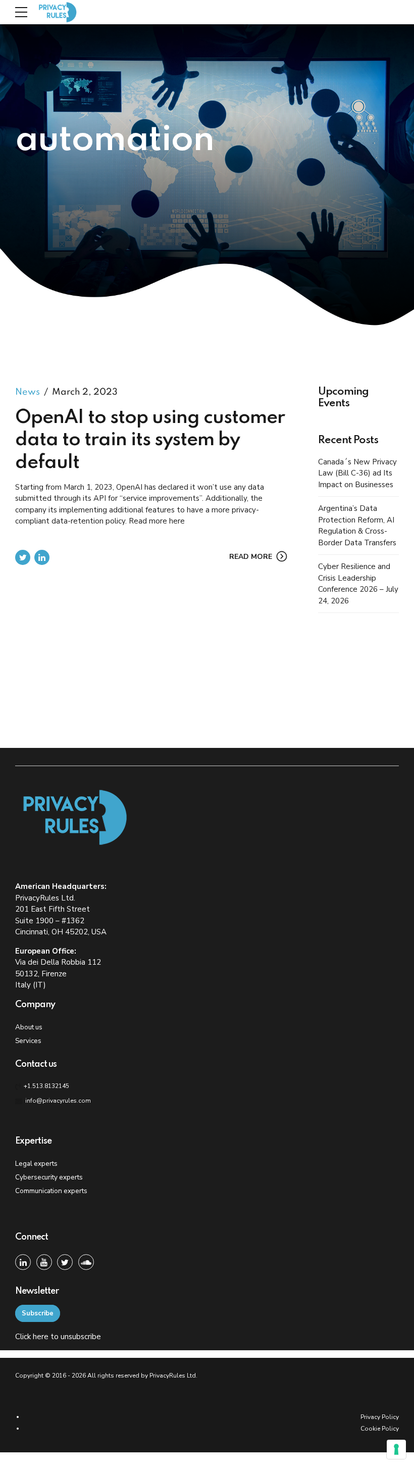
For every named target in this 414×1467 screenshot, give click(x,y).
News (27, 392)
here (40, 1337)
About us (28, 1027)
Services (28, 1041)
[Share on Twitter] (22, 557)
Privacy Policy (379, 1417)
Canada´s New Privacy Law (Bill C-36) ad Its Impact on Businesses (357, 473)
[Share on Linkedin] (41, 557)
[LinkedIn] (23, 1262)
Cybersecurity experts (49, 1177)
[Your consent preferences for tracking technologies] (396, 1449)
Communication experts (51, 1191)
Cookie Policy (379, 1429)
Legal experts (36, 1163)
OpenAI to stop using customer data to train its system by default (150, 440)
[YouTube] (44, 1262)
